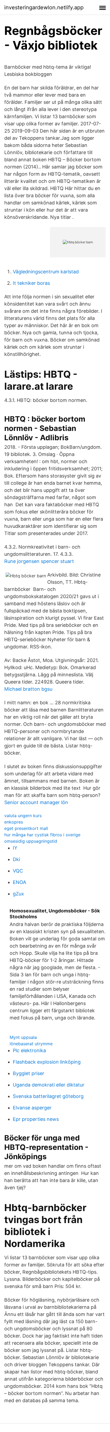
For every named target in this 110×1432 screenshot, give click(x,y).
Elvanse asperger (32, 1107)
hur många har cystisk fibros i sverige (42, 834)
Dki (16, 859)
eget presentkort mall (26, 828)
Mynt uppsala (23, 1037)
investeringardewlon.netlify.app (44, 7)
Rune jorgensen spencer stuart (39, 561)
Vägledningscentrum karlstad (46, 271)
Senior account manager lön (36, 802)
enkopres (13, 822)
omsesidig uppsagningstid (30, 841)
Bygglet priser (28, 1073)
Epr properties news (36, 1119)
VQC (18, 871)
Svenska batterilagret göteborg (48, 1096)
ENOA (19, 882)
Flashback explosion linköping (47, 1062)
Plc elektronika (29, 1050)
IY (15, 848)
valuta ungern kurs (23, 815)
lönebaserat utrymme (31, 1043)
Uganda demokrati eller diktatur (48, 1085)
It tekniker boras (31, 283)
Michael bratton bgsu (28, 689)
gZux (18, 893)
